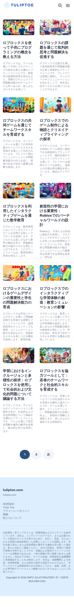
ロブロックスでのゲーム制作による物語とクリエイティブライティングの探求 (54, 129)
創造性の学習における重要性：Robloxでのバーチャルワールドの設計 (55, 215)
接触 (5, 514)
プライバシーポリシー (16, 511)
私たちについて (12, 518)
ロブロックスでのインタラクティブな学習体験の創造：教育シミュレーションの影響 (54, 297)
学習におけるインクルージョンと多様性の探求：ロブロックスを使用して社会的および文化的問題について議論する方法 (17, 385)
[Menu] (67, 5)
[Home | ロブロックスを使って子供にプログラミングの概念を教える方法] (19, 5)
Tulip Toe (8, 507)
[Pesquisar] (60, 5)
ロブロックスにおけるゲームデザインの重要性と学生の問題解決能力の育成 (17, 297)
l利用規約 (8, 504)
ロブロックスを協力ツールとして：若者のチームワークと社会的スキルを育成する (54, 380)
